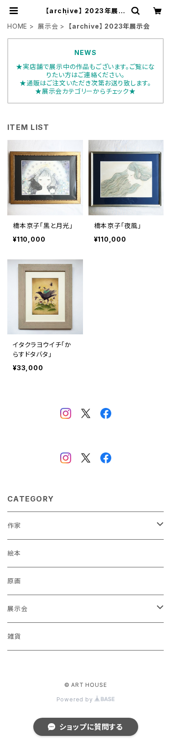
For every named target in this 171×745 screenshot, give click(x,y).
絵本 (14, 553)
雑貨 (14, 636)
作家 (14, 525)
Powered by (76, 699)
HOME (17, 26)
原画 (14, 581)
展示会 (48, 26)
